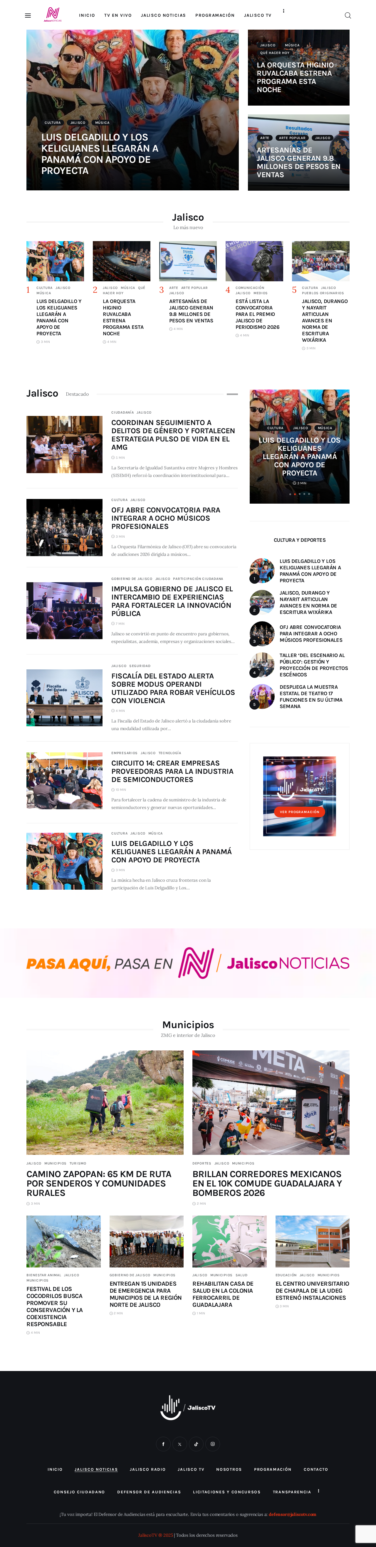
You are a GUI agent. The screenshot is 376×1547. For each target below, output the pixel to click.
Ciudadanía (122, 412)
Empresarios (124, 753)
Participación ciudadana (198, 579)
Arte (264, 138)
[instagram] (212, 1444)
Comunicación (250, 288)
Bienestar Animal (43, 1275)
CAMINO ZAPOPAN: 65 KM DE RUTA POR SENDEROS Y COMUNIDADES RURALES (98, 1183)
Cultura (53, 123)
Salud (242, 1275)
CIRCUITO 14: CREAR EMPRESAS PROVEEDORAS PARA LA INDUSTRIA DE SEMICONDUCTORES (172, 771)
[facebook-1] (163, 1444)
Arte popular (292, 138)
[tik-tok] (196, 1444)
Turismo (78, 1163)
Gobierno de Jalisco (131, 579)
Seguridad (139, 666)
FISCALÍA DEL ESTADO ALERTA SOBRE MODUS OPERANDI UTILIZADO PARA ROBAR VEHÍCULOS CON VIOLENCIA (173, 688)
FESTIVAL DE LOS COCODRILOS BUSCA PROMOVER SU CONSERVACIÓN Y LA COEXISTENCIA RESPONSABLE (54, 1306)
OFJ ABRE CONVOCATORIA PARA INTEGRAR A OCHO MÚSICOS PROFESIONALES (165, 518)
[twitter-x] (179, 1444)
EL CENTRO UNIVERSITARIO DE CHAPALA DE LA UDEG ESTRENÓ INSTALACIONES (312, 1290)
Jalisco (77, 123)
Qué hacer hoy (274, 53)
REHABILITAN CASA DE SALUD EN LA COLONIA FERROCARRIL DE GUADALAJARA (223, 1294)
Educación (286, 1275)
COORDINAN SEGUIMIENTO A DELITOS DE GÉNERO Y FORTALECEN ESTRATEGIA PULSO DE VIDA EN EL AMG (173, 435)
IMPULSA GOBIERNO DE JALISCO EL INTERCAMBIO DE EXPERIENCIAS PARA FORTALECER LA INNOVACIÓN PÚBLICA (172, 601)
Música (102, 123)
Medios (261, 293)
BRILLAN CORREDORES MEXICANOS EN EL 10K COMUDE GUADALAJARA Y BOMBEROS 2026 (267, 1183)
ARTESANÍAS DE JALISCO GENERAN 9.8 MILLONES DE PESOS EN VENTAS (299, 162)
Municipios (55, 1163)
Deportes (202, 1163)
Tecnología (170, 753)
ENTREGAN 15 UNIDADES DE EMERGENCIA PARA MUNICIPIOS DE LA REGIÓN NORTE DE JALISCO (146, 1294)
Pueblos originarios (323, 293)
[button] (290, 494)
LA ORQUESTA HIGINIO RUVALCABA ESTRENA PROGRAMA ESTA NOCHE (295, 77)
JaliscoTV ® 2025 (155, 1535)
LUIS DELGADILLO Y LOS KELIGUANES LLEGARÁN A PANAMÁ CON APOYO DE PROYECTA (99, 154)
